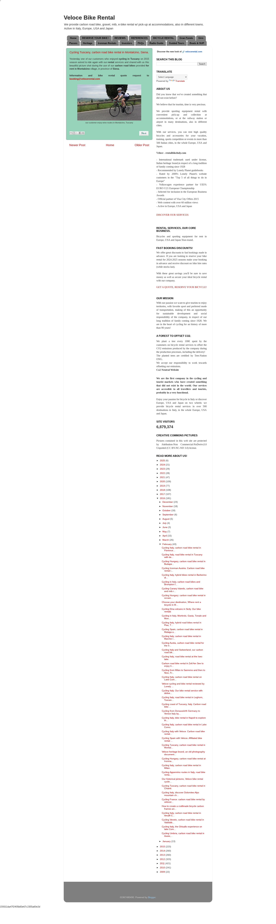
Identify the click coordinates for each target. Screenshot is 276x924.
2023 (163, 469)
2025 (163, 460)
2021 (163, 477)
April (165, 536)
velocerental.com (193, 51)
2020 (163, 481)
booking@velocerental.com (84, 79)
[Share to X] (77, 133)
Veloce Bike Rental (89, 17)
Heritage (87, 43)
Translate (180, 81)
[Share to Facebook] (80, 133)
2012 (163, 859)
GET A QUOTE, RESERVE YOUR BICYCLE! (181, 287)
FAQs (141, 43)
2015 (163, 846)
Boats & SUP (197, 43)
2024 (163, 465)
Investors (127, 43)
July (164, 523)
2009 (163, 872)
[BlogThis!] (74, 133)
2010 (163, 867)
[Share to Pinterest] (83, 133)
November (168, 506)
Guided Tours (176, 43)
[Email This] (71, 133)
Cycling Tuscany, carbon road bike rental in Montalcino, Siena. (109, 52)
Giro (200, 38)
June (165, 527)
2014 (163, 851)
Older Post (142, 145)
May (164, 531)
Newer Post (77, 145)
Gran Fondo (186, 38)
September (168, 514)
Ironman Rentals (107, 43)
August (166, 519)
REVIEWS (120, 38)
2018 (163, 490)
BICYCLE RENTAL (163, 38)
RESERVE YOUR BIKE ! (95, 38)
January (166, 841)
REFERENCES (139, 38)
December (168, 502)
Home (73, 38)
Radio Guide (156, 43)
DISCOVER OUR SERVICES (172, 214)
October (166, 510)
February (167, 544)
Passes (73, 43)
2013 (163, 855)
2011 (162, 863)
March (165, 540)
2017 (163, 494)
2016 (163, 498)
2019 (163, 486)
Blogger (152, 897)
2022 (163, 473)
